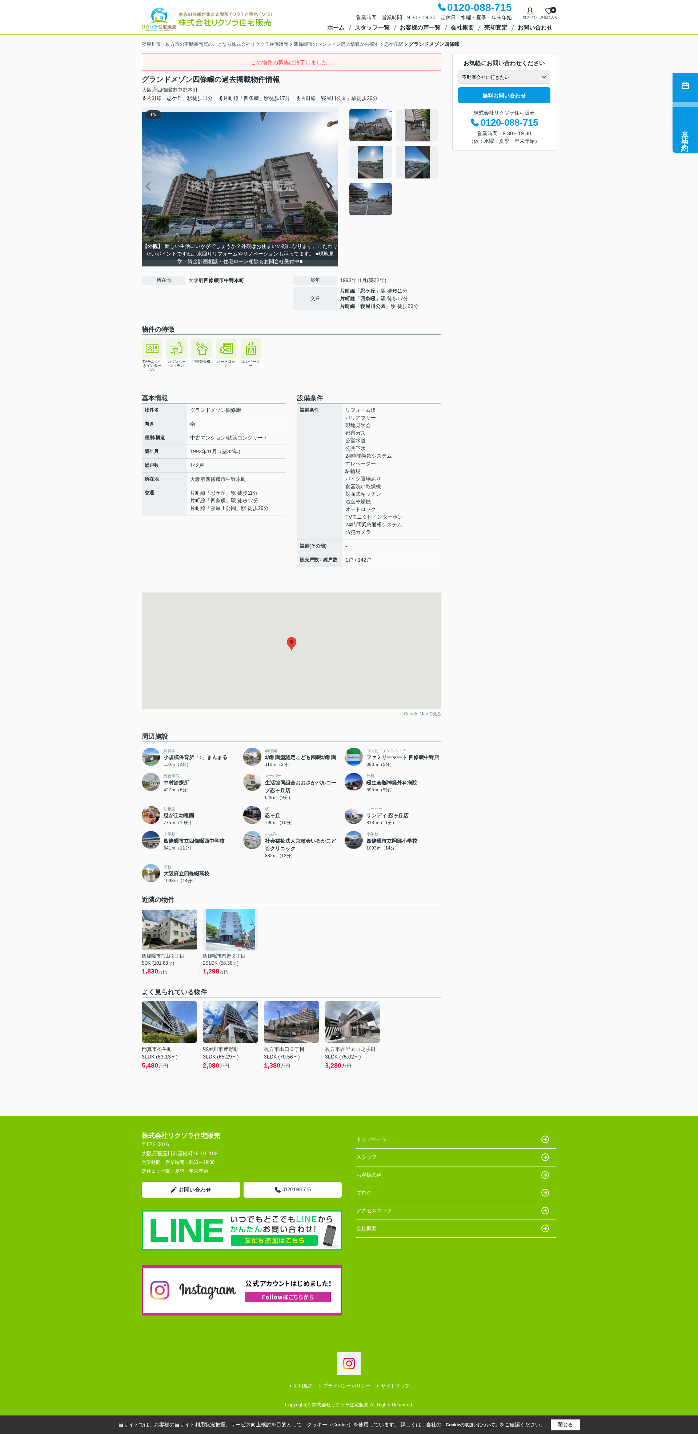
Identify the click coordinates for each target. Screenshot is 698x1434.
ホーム (336, 27)
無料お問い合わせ (504, 95)
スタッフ (366, 1157)
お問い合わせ (535, 27)
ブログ (364, 1193)
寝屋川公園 (373, 306)
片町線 (347, 291)
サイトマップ (395, 1386)
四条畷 (368, 298)
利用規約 (303, 1386)
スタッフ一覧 (372, 27)
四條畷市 (167, 90)
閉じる (565, 1424)
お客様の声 (369, 1175)
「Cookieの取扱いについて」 (470, 1424)
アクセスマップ (374, 1210)
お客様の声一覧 (420, 27)
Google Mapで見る (422, 713)
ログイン (530, 17)
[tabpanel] (394, 162)
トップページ (371, 1139)
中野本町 (187, 90)
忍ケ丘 (368, 291)
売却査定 (496, 27)
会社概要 (462, 27)
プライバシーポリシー (346, 1386)
